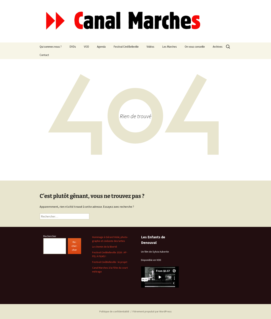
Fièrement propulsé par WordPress (152, 311)
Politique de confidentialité (114, 311)
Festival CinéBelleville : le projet (109, 262)
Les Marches (169, 46)
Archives (218, 46)
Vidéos (150, 46)
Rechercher (49, 236)
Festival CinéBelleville (126, 46)
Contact (44, 55)
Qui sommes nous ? (51, 46)
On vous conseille (195, 46)
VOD (86, 46)
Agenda (101, 46)
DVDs (73, 46)
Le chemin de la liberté (104, 246)
